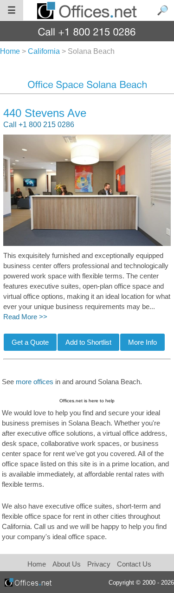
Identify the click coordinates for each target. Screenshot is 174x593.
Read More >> (25, 317)
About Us (66, 564)
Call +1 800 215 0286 (38, 125)
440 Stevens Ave (44, 113)
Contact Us (134, 564)
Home (36, 564)
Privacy (99, 564)
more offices (34, 382)
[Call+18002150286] (87, 31)
